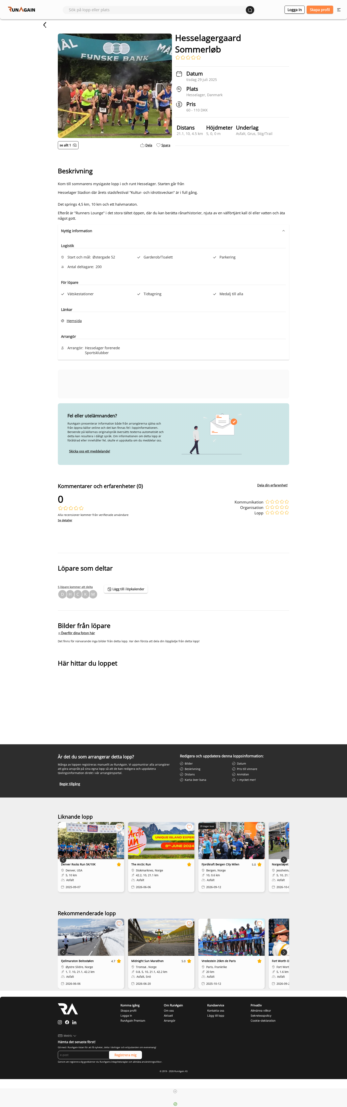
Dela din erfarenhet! (272, 485)
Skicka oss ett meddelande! (89, 451)
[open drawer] (339, 10)
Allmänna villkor (261, 1010)
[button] (173, 230)
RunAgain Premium (132, 1020)
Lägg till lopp (215, 1015)
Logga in (295, 9)
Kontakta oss (215, 1010)
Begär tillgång (69, 784)
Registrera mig (125, 1055)
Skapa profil (320, 9)
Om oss (169, 1010)
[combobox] (157, 9)
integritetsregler (119, 1061)
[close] (175, 1091)
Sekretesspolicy (261, 1015)
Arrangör (169, 1020)
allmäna (137, 1061)
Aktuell (168, 1015)
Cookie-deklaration (263, 1020)
